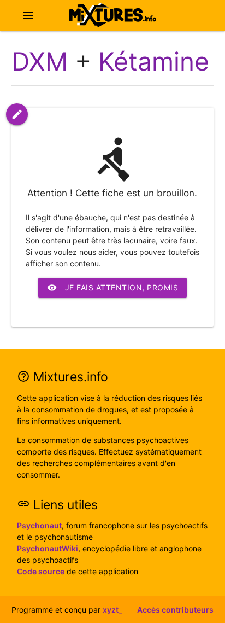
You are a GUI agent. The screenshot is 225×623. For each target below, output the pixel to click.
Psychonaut (39, 525)
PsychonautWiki (47, 548)
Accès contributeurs (175, 609)
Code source (40, 571)
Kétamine (153, 61)
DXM (39, 61)
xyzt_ (112, 609)
